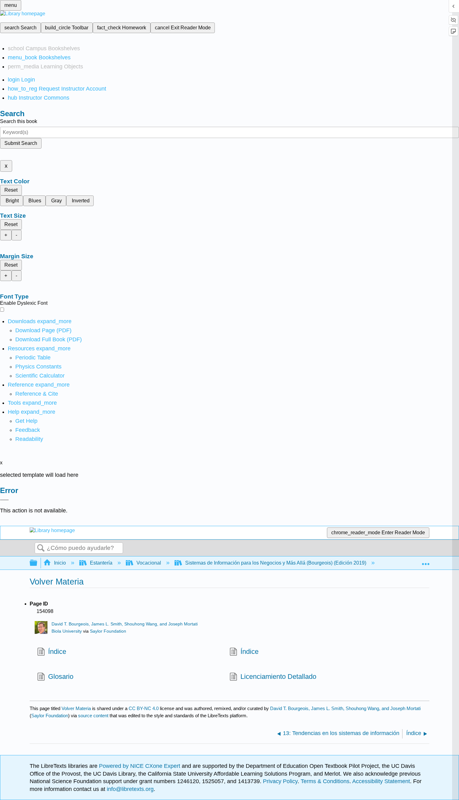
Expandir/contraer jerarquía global (37, 563)
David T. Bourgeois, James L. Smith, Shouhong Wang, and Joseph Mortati (125, 624)
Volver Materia (76, 708)
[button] (27, 430)
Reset (10, 190)
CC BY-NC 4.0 (144, 708)
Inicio (60, 562)
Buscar (41, 548)
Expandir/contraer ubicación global (425, 561)
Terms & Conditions (325, 781)
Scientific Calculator (40, 376)
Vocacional (148, 562)
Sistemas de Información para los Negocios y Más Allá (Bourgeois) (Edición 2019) (276, 562)
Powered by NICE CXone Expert (140, 766)
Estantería (101, 562)
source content (93, 715)
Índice (57, 651)
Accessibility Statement (381, 781)
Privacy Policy (280, 781)
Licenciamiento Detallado (278, 676)
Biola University (67, 631)
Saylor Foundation (108, 631)
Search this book (18, 121)
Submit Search (20, 143)
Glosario (60, 676)
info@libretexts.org (129, 789)
